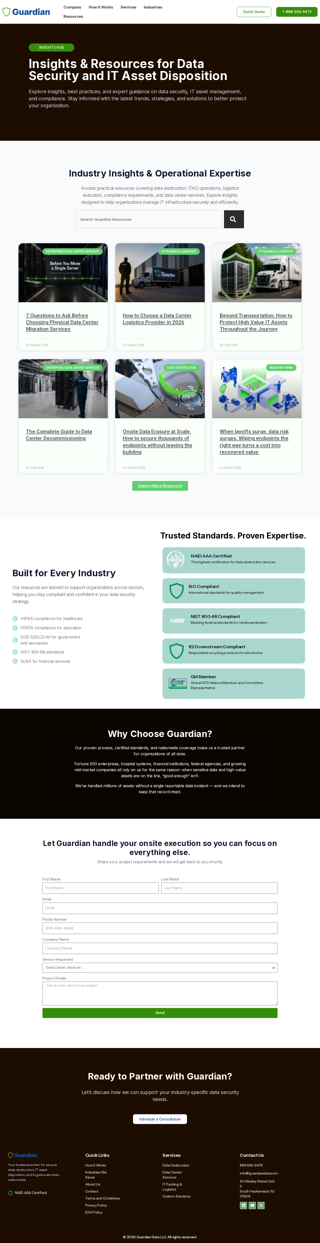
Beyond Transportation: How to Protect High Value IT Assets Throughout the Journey (256, 322)
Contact (91, 1191)
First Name (51, 879)
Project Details (54, 978)
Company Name (55, 939)
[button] (160, 486)
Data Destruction (175, 1165)
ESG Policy (93, 1212)
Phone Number (54, 919)
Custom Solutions (176, 1196)
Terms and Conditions (102, 1198)
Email (46, 899)
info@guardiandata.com (259, 1173)
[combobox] (149, 219)
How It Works (95, 1165)
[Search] (234, 219)
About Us (92, 1184)
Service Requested (57, 959)
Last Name (170, 879)
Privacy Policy (96, 1205)
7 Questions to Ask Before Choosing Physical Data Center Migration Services (62, 322)
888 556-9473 (251, 1165)
